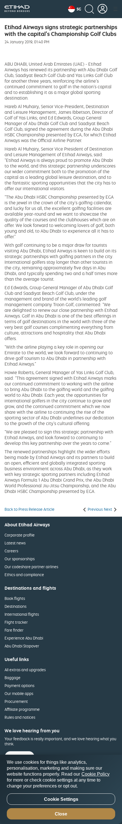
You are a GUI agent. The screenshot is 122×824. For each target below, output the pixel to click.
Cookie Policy (95, 774)
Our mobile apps (19, 693)
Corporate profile (20, 535)
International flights (22, 614)
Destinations (15, 606)
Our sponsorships (20, 558)
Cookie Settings (61, 799)
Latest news (15, 543)
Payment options (19, 685)
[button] (74, 9)
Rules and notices (20, 717)
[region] (61, 789)
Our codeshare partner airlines (31, 566)
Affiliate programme (22, 709)
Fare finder (14, 630)
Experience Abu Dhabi (24, 638)
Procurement (16, 701)
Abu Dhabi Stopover (22, 646)
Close (61, 814)
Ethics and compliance (24, 574)
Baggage (12, 677)
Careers (11, 550)
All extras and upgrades (25, 669)
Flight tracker (16, 622)
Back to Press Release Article (29, 509)
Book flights (15, 598)
